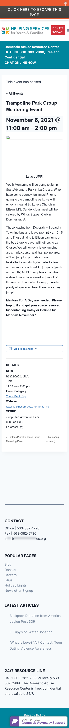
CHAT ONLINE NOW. (21, 63)
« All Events (14, 93)
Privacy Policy (34, 715)
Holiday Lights (16, 585)
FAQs (8, 580)
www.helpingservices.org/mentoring (27, 406)
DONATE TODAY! (58, 30)
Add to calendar (23, 348)
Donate (10, 570)
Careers (11, 575)
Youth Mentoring (16, 396)
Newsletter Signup (19, 590)
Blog (8, 564)
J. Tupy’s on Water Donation (31, 632)
